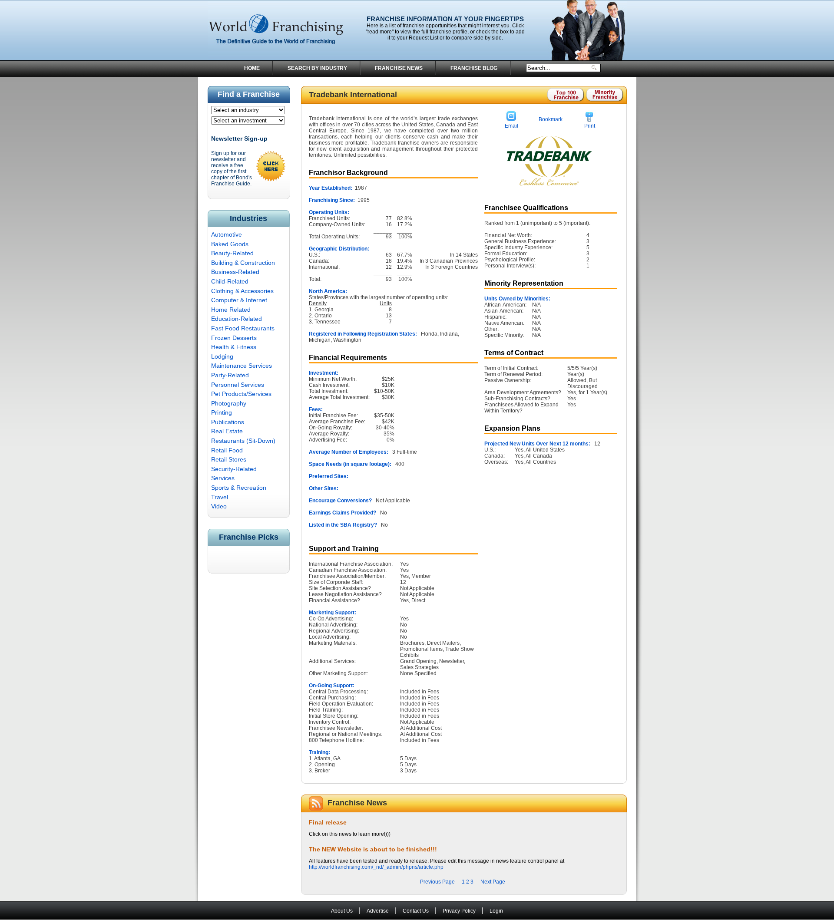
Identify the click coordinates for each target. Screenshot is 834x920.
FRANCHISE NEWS (399, 68)
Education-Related (236, 318)
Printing (221, 412)
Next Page (492, 882)
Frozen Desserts (234, 337)
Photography (228, 403)
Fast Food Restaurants (243, 328)
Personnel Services (237, 384)
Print (589, 126)
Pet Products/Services (241, 393)
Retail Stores (228, 459)
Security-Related (234, 468)
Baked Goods (229, 244)
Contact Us (416, 911)
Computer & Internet (239, 300)
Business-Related (235, 271)
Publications (227, 422)
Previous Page (437, 882)
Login (496, 911)
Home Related (231, 309)
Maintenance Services (241, 365)
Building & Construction (243, 262)
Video (219, 506)
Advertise (378, 911)
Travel (219, 497)
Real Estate (227, 431)
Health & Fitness (233, 346)
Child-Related (229, 281)
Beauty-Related (232, 253)
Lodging (222, 356)
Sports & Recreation (238, 487)
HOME (252, 68)
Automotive (226, 234)
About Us (342, 911)
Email (511, 126)
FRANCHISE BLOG (473, 68)
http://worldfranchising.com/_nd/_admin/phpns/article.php (376, 867)
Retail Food (227, 450)
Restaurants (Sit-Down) (243, 440)
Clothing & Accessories (242, 290)
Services (223, 478)
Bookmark (551, 119)
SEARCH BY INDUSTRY (317, 68)
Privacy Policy (459, 911)
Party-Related (230, 375)
